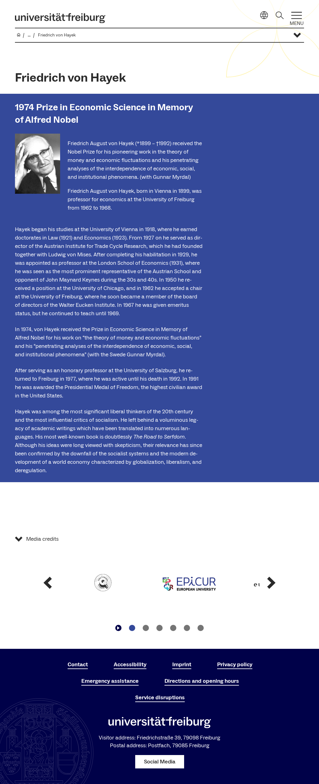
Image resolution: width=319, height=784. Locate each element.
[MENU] (296, 15)
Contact (78, 664)
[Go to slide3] (159, 628)
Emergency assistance (110, 681)
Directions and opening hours (201, 681)
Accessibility (130, 664)
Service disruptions (160, 697)
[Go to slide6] (200, 628)
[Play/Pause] (118, 628)
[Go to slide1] (132, 628)
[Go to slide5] (187, 628)
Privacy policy (234, 664)
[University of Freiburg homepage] (60, 18)
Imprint (181, 664)
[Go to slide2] (146, 628)
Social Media (159, 761)
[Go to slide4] (173, 628)
